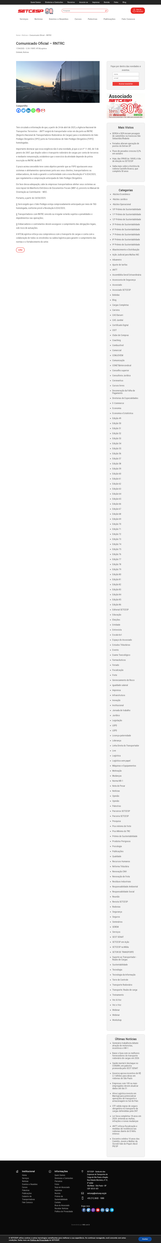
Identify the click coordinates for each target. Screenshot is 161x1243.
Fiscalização (117, 670)
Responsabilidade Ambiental (125, 886)
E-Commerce (118, 403)
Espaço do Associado (122, 639)
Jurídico (116, 715)
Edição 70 (116, 524)
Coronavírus (117, 380)
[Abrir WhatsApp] (154, 1236)
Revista (107, 2)
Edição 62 (116, 483)
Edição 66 (116, 504)
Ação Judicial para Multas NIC (125, 254)
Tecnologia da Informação (123, 974)
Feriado (115, 665)
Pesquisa (116, 821)
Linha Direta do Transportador (125, 745)
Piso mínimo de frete (121, 826)
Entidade (19, 52)
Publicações (109, 19)
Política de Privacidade (64, 1211)
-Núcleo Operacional (121, 204)
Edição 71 (116, 529)
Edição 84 (116, 594)
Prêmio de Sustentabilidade (124, 836)
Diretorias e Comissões (54, 2)
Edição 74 (116, 544)
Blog (124, 2)
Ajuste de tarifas (119, 264)
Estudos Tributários (121, 645)
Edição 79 (116, 569)
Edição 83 (116, 589)
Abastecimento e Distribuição (125, 249)
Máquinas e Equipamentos (124, 765)
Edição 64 (116, 493)
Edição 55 (116, 448)
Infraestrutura (118, 695)
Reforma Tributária (120, 866)
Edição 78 (116, 564)
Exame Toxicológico (121, 655)
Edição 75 (116, 549)
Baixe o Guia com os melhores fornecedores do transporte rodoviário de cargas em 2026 (125, 1055)
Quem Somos (36, 2)
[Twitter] (23, 110)
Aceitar (145, 1239)
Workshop (117, 1020)
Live (114, 750)
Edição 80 (116, 574)
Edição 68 (116, 514)
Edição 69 (116, 519)
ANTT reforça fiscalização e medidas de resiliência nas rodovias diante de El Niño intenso (124, 1130)
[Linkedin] (28, 110)
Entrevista (117, 629)
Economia (116, 408)
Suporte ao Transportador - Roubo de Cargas (124, 958)
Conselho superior (120, 370)
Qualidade (116, 856)
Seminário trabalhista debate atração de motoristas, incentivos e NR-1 (125, 1045)
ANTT (114, 269)
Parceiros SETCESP (121, 811)
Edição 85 (116, 599)
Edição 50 (116, 423)
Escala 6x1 (117, 634)
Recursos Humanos (121, 861)
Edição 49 (116, 418)
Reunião (115, 896)
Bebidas (116, 295)
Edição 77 (116, 559)
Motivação (117, 770)
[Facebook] (18, 110)
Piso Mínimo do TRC (121, 831)
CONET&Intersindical (121, 365)
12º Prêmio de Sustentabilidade (126, 219)
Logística (116, 755)
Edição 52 (116, 433)
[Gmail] (43, 110)
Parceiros (71, 2)
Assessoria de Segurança (124, 279)
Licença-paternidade (121, 735)
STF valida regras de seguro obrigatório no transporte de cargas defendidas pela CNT (125, 1108)
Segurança (117, 911)
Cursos (78, 19)
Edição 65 (116, 499)
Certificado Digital (120, 325)
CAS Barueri (117, 315)
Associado (117, 284)
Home (18, 35)
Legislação (117, 720)
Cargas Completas (120, 305)
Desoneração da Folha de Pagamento (123, 391)
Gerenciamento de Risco (123, 680)
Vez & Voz (116, 1000)
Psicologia (117, 846)
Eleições (116, 619)
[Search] (106, 11)
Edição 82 (116, 584)
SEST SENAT (118, 937)
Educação (116, 614)
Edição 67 (116, 509)
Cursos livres (118, 385)
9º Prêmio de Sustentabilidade (126, 244)
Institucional (118, 705)
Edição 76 (116, 554)
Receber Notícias (61, 1208)
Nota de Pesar (118, 786)
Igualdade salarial (120, 685)
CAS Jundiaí (117, 320)
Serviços (24, 19)
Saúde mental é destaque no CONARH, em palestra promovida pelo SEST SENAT (125, 1066)
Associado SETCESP (121, 290)
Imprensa (95, 2)
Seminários (117, 921)
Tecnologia (117, 969)
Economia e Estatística (122, 413)
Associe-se (83, 2)
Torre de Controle (120, 979)
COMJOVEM (117, 355)
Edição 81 (116, 579)
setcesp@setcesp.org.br (97, 1193)
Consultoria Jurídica (121, 375)
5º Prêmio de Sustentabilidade (126, 224)
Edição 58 (116, 463)
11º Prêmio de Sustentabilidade (126, 214)
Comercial (116, 350)
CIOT (114, 330)
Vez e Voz (116, 1005)
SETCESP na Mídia (120, 947)
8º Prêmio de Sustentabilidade (126, 239)
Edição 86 (116, 604)
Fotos (116, 2)
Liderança (116, 740)
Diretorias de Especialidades (125, 398)
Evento (115, 650)
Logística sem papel (121, 760)
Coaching (116, 340)
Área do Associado (62, 1205)
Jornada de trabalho (121, 710)
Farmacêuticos (119, 660)
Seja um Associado (62, 1187)
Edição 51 (116, 428)
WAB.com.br (86, 1225)
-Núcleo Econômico (121, 194)
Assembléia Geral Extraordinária (126, 274)
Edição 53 (116, 438)
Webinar (116, 1010)
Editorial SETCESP (120, 609)
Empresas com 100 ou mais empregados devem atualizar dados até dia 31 (125, 1086)
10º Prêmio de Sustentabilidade (126, 209)
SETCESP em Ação (120, 942)
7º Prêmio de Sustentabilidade (126, 234)
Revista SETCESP (120, 901)
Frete (114, 675)
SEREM (115, 927)
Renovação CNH (119, 871)
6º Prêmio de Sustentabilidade (126, 229)
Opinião (115, 796)
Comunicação (118, 360)
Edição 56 (116, 453)
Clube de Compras (120, 335)
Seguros (116, 916)
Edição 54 (116, 443)
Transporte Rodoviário (122, 984)
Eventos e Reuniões (58, 19)
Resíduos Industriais (121, 881)
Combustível (118, 345)
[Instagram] (38, 110)
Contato (58, 1202)
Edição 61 (116, 478)
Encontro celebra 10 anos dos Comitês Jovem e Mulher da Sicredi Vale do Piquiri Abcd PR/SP (125, 1142)
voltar (20, 250)
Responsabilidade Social (123, 891)
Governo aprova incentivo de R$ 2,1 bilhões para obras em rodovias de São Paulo (126, 1076)
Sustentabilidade (120, 964)
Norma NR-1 (117, 780)
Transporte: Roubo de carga (124, 989)
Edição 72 (116, 534)
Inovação (116, 700)
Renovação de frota (121, 876)
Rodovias (116, 906)
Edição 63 (116, 488)
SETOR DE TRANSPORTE (123, 952)
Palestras (92, 19)
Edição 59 (116, 468)
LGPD (114, 725)
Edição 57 (116, 458)
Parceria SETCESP (120, 816)
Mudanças (117, 775)
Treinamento (118, 994)
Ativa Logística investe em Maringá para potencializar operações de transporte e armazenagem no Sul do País (125, 1097)
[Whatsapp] (33, 110)
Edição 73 (116, 539)
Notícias (39, 19)
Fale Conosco (128, 19)
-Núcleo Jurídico (119, 199)
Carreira (115, 310)
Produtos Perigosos (121, 841)
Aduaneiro (117, 259)
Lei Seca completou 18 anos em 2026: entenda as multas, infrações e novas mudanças (126, 1118)
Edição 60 (116, 473)
